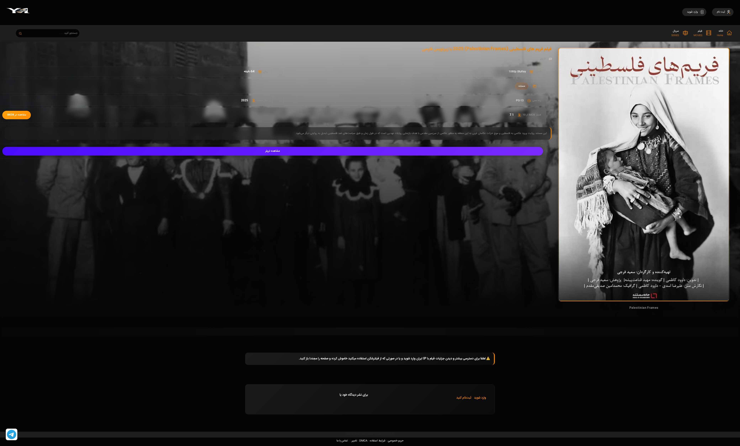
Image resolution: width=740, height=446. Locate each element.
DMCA (363, 440)
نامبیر (354, 440)
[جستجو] (22, 32)
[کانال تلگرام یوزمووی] (11, 434)
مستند (521, 86)
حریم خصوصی (396, 440)
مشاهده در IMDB (16, 115)
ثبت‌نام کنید (463, 397)
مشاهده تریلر (272, 151)
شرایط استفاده (377, 440)
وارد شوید (480, 397)
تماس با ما (342, 440)
